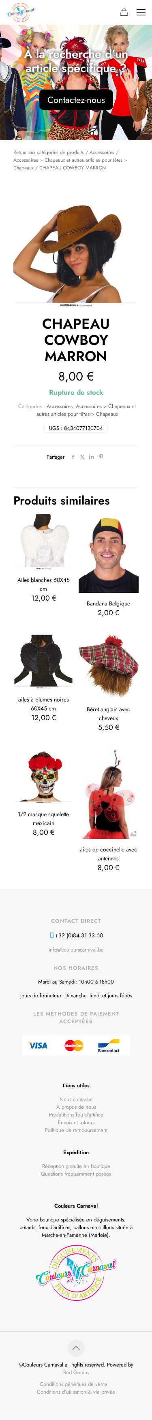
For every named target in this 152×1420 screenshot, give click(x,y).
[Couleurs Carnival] (20, 12)
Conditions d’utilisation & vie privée (76, 1392)
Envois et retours (76, 1122)
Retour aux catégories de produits (48, 152)
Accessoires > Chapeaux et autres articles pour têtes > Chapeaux (86, 410)
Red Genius (76, 1372)
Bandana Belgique (108, 603)
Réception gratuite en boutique (76, 1166)
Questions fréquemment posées (76, 1174)
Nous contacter (76, 1099)
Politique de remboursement (76, 1130)
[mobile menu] (141, 12)
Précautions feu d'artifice (76, 1114)
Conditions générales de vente (73, 1384)
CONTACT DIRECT (76, 921)
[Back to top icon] (76, 1348)
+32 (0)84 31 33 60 (79, 935)
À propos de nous (76, 1107)
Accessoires (102, 152)
